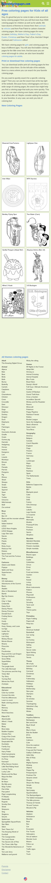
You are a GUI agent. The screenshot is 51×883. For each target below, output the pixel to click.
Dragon (4, 417)
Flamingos (5, 427)
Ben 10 (4, 516)
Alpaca (4, 369)
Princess (29, 527)
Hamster (5, 442)
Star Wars (5, 824)
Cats (3, 392)
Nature (28, 466)
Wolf (3, 505)
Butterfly (5, 384)
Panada (4, 467)
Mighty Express (32, 763)
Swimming (30, 655)
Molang (29, 765)
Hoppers (5, 624)
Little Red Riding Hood (10, 767)
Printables (30, 616)
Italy (27, 458)
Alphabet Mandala (33, 541)
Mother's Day (23, 34)
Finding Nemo (7, 616)
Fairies (28, 502)
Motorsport (30, 642)
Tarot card (30, 605)
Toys (28, 612)
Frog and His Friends (34, 750)
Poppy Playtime (32, 412)
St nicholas (30, 699)
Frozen (4, 619)
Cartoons (5, 562)
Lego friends (31, 512)
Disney (4, 579)
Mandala (29, 538)
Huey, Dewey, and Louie (11, 626)
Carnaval (29, 671)
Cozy (28, 497)
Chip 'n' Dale (6, 601)
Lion (3, 455)
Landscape (30, 461)
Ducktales (5, 744)
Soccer (29, 647)
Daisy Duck (6, 606)
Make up (29, 517)
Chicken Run (6, 734)
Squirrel (4, 490)
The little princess (32, 800)
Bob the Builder (32, 732)
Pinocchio (5, 646)
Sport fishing (31, 652)
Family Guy (6, 746)
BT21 (28, 735)
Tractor (29, 847)
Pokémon (29, 409)
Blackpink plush (32, 492)
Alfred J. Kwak (7, 721)
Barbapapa (30, 720)
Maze (4, 705)
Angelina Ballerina (33, 717)
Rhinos (4, 477)
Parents (5, 866)
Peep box (29, 624)
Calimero (29, 740)
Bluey (4, 726)
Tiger (3, 495)
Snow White (6, 659)
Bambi (4, 594)
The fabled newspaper (34, 798)
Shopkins (29, 535)
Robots (4, 551)
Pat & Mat (5, 789)
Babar (4, 724)
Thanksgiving (31, 704)
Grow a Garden (32, 397)
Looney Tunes (7, 769)
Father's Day (35, 34)
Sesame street (31, 778)
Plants (28, 468)
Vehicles (29, 811)
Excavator (30, 829)
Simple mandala (32, 548)
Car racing (30, 635)
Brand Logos (31, 555)
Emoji (28, 567)
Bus (27, 824)
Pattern (29, 590)
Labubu (29, 510)
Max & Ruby (30, 758)
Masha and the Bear (9, 774)
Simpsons (5, 809)
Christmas (12, 37)
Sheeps (4, 482)
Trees (28, 478)
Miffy (28, 760)
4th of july (30, 664)
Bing (28, 727)
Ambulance (30, 816)
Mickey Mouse (7, 639)
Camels (4, 387)
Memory (5, 708)
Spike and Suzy (7, 570)
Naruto (4, 536)
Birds (3, 377)
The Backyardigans (33, 795)
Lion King (5, 636)
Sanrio (28, 532)
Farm (28, 570)
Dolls (28, 500)
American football (32, 630)
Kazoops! (5, 761)
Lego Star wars (7, 533)
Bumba (29, 737)
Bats (3, 372)
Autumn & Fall (31, 666)
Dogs (4, 409)
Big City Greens (7, 596)
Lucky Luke (6, 772)
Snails (4, 485)
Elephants (5, 422)
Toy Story (5, 676)
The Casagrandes (8, 837)
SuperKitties (6, 661)
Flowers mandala (32, 546)
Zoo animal (6, 507)
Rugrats (5, 802)
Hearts (28, 507)
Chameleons (6, 394)
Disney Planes (7, 609)
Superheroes (6, 572)
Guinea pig (6, 439)
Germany (29, 456)
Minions (4, 779)
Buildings (29, 557)
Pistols (4, 541)
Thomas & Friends (33, 803)
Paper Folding (31, 619)
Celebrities (30, 562)
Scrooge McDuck (8, 656)
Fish (3, 424)
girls (27, 45)
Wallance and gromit (9, 854)
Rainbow (29, 471)
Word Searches (7, 713)
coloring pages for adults (12, 56)
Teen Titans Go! (8, 829)
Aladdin (4, 589)
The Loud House (8, 839)
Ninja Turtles (6, 787)
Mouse (4, 462)
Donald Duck (6, 614)
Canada (29, 441)
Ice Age (4, 629)
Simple (28, 785)
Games (29, 364)
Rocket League (32, 419)
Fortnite (29, 389)
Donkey (4, 414)
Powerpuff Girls (32, 525)
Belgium (29, 438)
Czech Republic (32, 443)
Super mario (31, 427)
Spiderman (6, 819)
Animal (4, 367)
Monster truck (31, 839)
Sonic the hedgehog (33, 422)
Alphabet (5, 690)
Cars (3, 599)
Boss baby (5, 729)
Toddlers (29, 715)
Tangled (5, 664)
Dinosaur (5, 407)
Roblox (29, 417)
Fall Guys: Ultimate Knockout (37, 387)
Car (27, 826)
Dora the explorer (32, 745)
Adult (4, 361)
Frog (3, 429)
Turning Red (6, 679)
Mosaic (29, 585)
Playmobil (30, 595)
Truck (28, 854)
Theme (29, 661)
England (29, 446)
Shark (4, 480)
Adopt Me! (30, 369)
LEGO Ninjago (7, 531)
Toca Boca (30, 429)
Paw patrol (6, 792)
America (29, 436)
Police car (30, 844)
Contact (5, 873)
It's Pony (5, 759)
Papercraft (30, 621)
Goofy (4, 621)
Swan (4, 492)
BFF (28, 490)
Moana (4, 644)
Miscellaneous (32, 552)
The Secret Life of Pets (10, 842)
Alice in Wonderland (9, 591)
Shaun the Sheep (32, 783)
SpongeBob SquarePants (11, 822)
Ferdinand (5, 749)
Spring (28, 696)
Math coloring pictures (10, 703)
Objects (29, 768)
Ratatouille (6, 799)
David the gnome (8, 739)
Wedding (29, 709)
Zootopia (5, 684)
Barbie (28, 487)
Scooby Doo (6, 804)
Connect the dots (8, 695)
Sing (3, 812)
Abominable (6, 719)
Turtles (4, 497)
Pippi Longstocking (9, 794)
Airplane (29, 814)
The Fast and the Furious (11, 556)
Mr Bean (5, 782)
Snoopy (29, 788)
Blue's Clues (31, 730)
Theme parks (31, 610)
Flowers (29, 451)
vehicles (7, 29)
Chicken (5, 397)
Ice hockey (30, 640)
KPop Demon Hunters (10, 764)
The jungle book (8, 666)
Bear (3, 374)
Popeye (4, 567)
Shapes (29, 780)
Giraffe (4, 434)
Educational (6, 688)
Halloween (17, 40)
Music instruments (33, 587)
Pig (3, 475)
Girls (28, 482)
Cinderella (5, 604)
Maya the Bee (7, 777)
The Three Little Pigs (9, 844)
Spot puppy (30, 790)
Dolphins (5, 412)
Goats (4, 437)
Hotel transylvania (8, 754)
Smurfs (4, 817)
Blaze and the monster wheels (13, 518)
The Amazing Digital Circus (12, 363)
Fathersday (30, 679)
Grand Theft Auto (32, 394)
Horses (4, 447)
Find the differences (9, 698)
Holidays (29, 684)
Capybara (5, 389)
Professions (30, 597)
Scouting (29, 602)
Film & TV (5, 716)
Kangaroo (5, 452)
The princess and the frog (11, 671)
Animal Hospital (32, 377)
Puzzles (4, 710)
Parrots (4, 470)
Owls (3, 465)
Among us (30, 372)
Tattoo (28, 607)
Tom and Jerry (7, 852)
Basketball (30, 632)
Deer (3, 404)
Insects (4, 450)
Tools (4, 559)
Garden (29, 575)
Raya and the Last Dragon (11, 654)
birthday (13, 34)
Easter (4, 37)
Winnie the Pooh (8, 681)
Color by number (8, 693)
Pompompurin (31, 773)
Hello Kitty (30, 755)
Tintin (4, 575)
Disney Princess (8, 611)
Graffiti (4, 521)
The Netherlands (32, 476)
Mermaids (30, 520)
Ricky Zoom (6, 546)
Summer (29, 701)
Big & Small (30, 725)
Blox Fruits (30, 379)
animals (42, 26)
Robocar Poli (6, 549)
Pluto (3, 649)
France (29, 453)
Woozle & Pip (31, 808)
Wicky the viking (32, 361)
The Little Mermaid (9, 669)
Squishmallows (31, 793)
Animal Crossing (32, 374)
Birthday (29, 669)
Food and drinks (32, 572)
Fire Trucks (30, 831)
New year (29, 691)
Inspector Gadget (8, 756)
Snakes (4, 487)
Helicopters (30, 834)
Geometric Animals (9, 432)
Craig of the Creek (8, 736)
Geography (30, 433)
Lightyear (5, 634)
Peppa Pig (30, 770)
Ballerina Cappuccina (34, 485)
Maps (28, 463)
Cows (4, 399)
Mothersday (30, 689)
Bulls (3, 379)
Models (29, 522)
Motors (29, 842)
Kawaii (28, 580)
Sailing (28, 645)
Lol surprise (30, 515)
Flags (28, 448)
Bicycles (29, 819)
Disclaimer (6, 870)
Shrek (4, 807)
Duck (3, 419)
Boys (4, 511)
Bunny (4, 382)
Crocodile (5, 402)
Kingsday (29, 686)
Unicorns (5, 500)
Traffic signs (30, 849)
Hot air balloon (31, 836)
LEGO (4, 526)
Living (28, 582)
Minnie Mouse (7, 641)
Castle (28, 560)
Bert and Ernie (31, 722)
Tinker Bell (5, 674)
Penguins (5, 472)
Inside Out (5, 631)
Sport (28, 627)
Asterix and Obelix (8, 565)
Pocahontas (6, 651)
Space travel (6, 554)
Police (4, 544)
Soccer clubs (31, 650)
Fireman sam (31, 748)
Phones (29, 592)
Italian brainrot (7, 523)
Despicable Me (7, 741)
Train (28, 852)
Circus (28, 565)
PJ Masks (5, 797)
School (28, 600)
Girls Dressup (31, 505)
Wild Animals (6, 502)
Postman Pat (31, 775)
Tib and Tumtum (32, 805)
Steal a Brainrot (32, 424)
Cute (28, 742)
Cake (28, 495)
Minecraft (29, 407)
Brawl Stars (30, 382)
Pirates (4, 538)
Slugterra (5, 814)
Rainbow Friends (32, 414)
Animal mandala (32, 543)
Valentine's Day (32, 706)
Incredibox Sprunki (33, 399)
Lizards (4, 457)
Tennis (28, 657)
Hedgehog (5, 445)
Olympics (29, 694)
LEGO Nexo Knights (9, 528)
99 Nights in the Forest (34, 367)
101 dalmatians (7, 581)
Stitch (4, 827)
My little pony (7, 784)
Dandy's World (31, 384)
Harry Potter (6, 751)
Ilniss (28, 577)
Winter (28, 711)
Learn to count (7, 700)
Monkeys (5, 460)
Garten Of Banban (33, 392)
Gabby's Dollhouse (33, 753)
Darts (28, 637)
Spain (28, 473)
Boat (28, 821)
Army (4, 513)
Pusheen (29, 530)
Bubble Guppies (8, 731)
